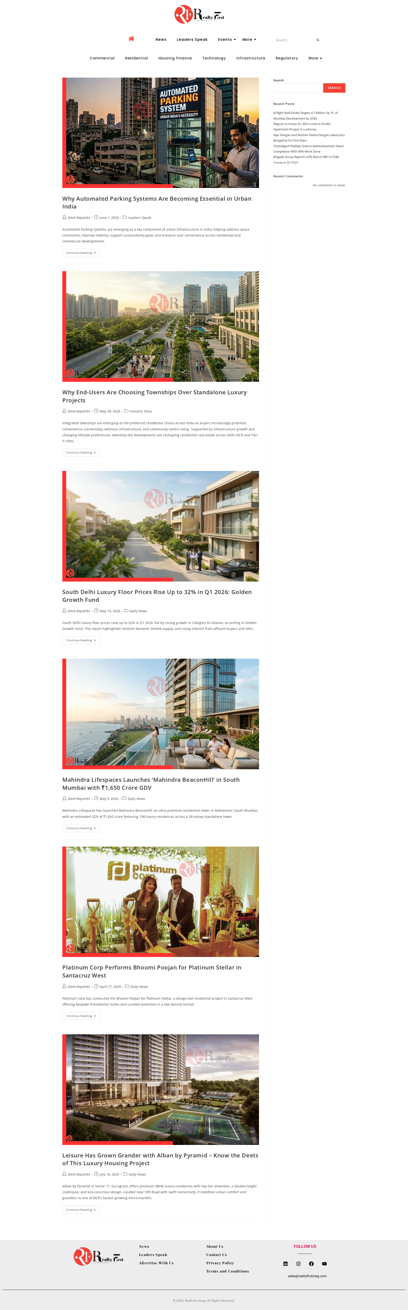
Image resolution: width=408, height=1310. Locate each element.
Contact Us (216, 1254)
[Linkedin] (285, 1263)
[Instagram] (298, 1263)
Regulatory (287, 58)
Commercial (102, 58)
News (161, 39)
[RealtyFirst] (204, 14)
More (247, 39)
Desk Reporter (79, 217)
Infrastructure (250, 58)
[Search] (318, 40)
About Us (214, 1246)
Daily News (138, 611)
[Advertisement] (309, 227)
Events (225, 39)
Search (278, 80)
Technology (214, 58)
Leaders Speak (192, 39)
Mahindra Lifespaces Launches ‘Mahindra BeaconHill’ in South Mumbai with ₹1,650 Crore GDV (151, 783)
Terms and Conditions (227, 1271)
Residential (136, 58)
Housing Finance (175, 58)
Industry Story (141, 411)
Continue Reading (83, 251)
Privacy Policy (220, 1262)
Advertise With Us (156, 1262)
